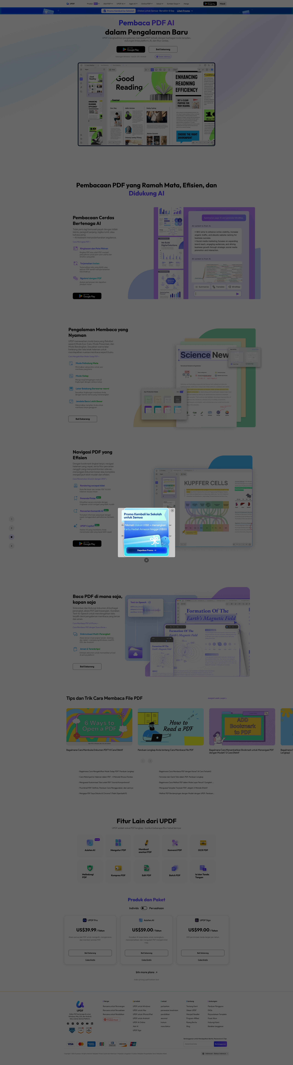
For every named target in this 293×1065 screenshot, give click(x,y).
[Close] (146, 560)
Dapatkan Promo (145, 550)
